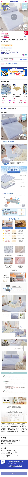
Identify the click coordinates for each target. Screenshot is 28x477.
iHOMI (4, 40)
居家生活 (3, 52)
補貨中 (14, 473)
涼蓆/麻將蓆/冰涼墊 (13, 52)
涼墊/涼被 (7, 53)
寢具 (7, 52)
